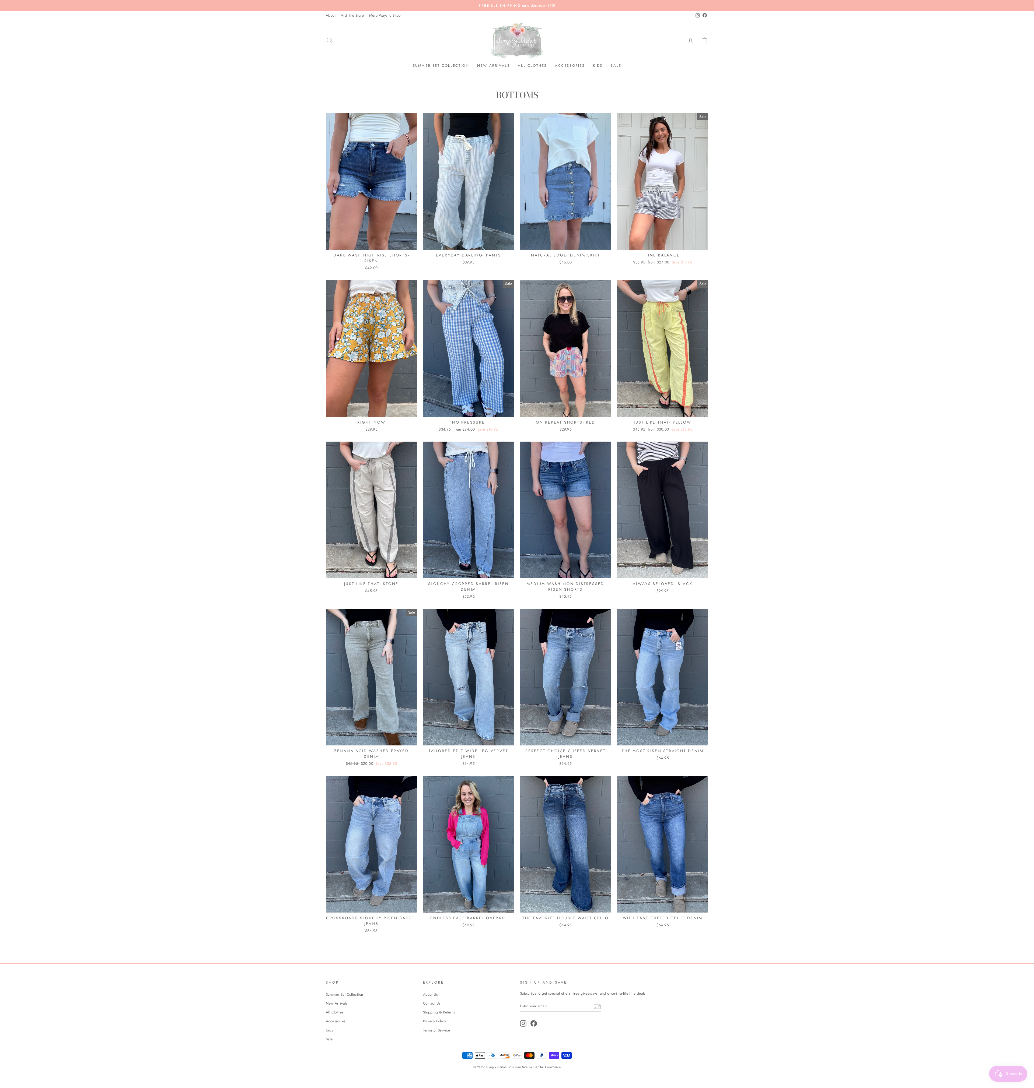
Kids (598, 65)
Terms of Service (436, 1030)
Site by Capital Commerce (541, 1067)
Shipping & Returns (439, 1012)
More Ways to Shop (385, 15)
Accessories (570, 65)
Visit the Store (352, 15)
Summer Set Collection (441, 65)
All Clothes (532, 65)
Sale (616, 65)
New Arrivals (493, 65)
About (331, 15)
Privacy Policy (434, 1021)
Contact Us (432, 1003)
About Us (430, 994)
